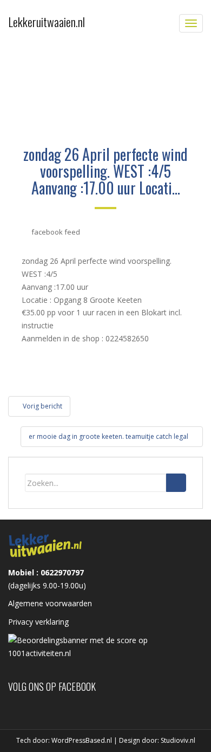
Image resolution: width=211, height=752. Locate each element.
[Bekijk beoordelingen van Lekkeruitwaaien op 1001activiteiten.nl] (105, 646)
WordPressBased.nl (81, 740)
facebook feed (55, 232)
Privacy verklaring (38, 622)
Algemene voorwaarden (50, 603)
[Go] (176, 483)
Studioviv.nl (178, 740)
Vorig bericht (41, 406)
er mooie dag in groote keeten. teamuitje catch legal (109, 436)
